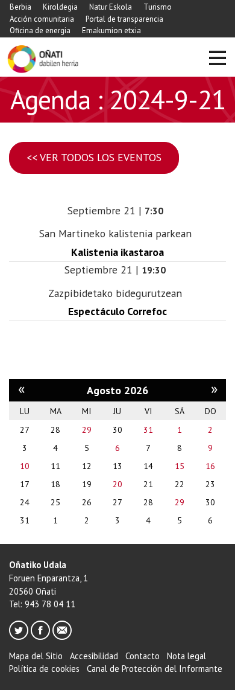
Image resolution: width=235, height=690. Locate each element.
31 (148, 429)
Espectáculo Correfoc (117, 311)
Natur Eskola (110, 7)
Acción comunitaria (42, 19)
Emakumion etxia (111, 30)
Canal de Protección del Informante (154, 668)
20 (117, 484)
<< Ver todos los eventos (94, 157)
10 (25, 466)
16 (210, 466)
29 (87, 429)
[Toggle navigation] (217, 59)
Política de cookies (44, 668)
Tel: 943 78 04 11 (42, 604)
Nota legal (186, 656)
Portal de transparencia (124, 19)
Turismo (157, 7)
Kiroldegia (60, 7)
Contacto (142, 656)
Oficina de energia (40, 30)
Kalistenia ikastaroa (117, 252)
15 (179, 466)
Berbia (20, 7)
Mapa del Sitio (36, 656)
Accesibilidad (94, 656)
